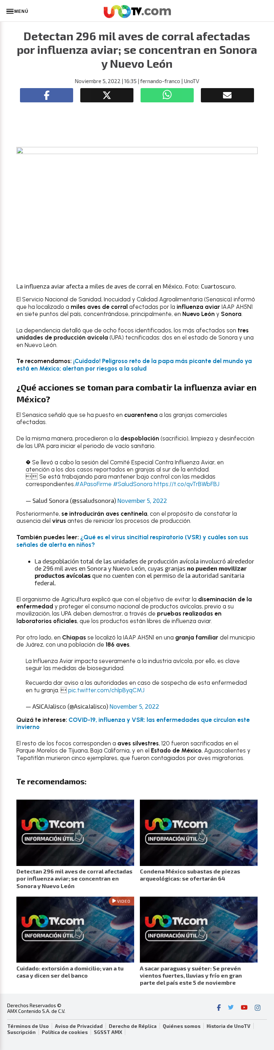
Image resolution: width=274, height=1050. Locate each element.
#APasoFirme (93, 484)
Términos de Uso (28, 1026)
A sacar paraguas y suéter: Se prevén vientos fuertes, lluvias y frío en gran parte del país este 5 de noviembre (191, 975)
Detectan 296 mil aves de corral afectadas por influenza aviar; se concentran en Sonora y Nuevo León (74, 878)
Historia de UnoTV (228, 1026)
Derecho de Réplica (133, 1026)
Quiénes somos (182, 1026)
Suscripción (21, 1032)
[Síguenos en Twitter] (230, 1008)
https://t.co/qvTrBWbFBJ (186, 484)
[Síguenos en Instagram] (257, 1008)
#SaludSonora (132, 484)
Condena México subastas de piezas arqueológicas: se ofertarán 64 (190, 875)
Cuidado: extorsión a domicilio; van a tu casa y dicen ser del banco (69, 972)
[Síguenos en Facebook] (218, 1008)
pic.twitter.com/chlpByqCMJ (106, 690)
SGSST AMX (108, 1032)
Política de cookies (65, 1032)
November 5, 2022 (142, 500)
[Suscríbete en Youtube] (244, 1008)
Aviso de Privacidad (79, 1026)
